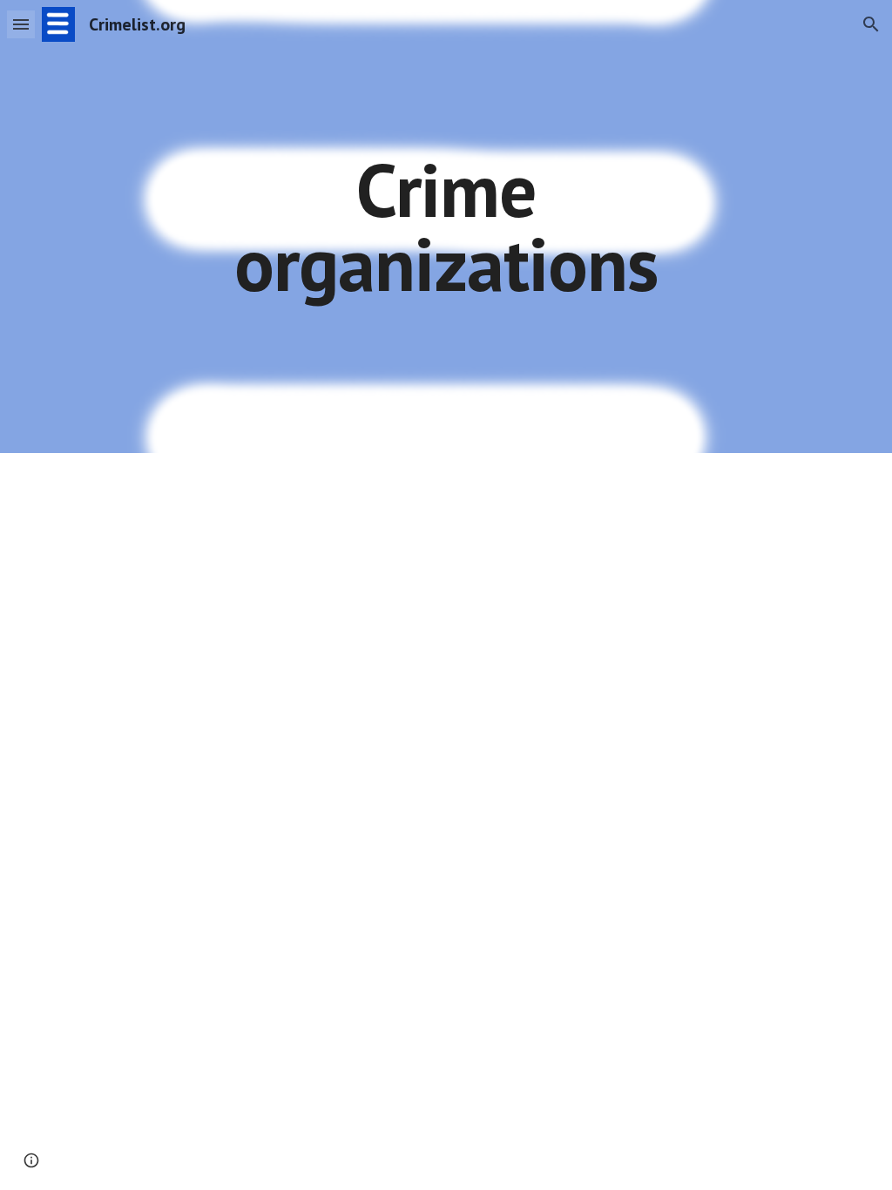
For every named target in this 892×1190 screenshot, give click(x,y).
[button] (21, 24)
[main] (445, 226)
